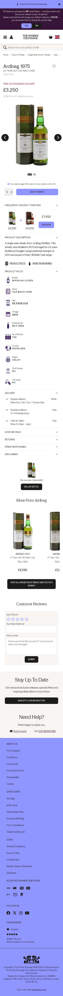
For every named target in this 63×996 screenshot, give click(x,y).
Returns (10, 439)
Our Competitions (15, 825)
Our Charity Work (15, 770)
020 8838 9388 (47, 731)
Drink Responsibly (15, 446)
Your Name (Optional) (15, 624)
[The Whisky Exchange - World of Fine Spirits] (31, 37)
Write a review (12, 635)
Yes (26, 25)
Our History (12, 757)
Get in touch (19, 731)
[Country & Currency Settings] (57, 37)
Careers (10, 783)
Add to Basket (37, 192)
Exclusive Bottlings (15, 818)
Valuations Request (15, 831)
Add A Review (12, 614)
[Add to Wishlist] (54, 66)
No (37, 25)
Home (5, 55)
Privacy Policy (13, 853)
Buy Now (46, 225)
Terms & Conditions (15, 846)
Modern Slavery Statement (19, 866)
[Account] (11, 37)
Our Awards (12, 764)
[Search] (5, 47)
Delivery (10, 393)
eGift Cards (11, 805)
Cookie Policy (13, 859)
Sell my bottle (31, 487)
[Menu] (5, 37)
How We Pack (13, 432)
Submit (31, 659)
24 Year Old (20, 303)
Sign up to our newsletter (31, 700)
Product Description (18, 237)
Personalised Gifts (14, 811)
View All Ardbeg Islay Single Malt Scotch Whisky (31, 584)
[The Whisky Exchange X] (15, 913)
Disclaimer (11, 454)
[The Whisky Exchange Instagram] (20, 913)
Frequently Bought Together (23, 205)
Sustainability (12, 777)
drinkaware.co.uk (39, 989)
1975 (15, 314)
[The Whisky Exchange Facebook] (8, 913)
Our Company (13, 750)
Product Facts (14, 271)
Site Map (10, 798)
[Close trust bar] (59, 4)
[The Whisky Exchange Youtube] (27, 913)
